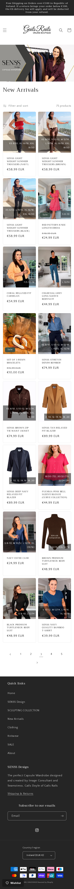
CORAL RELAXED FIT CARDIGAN (19, 295)
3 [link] (41, 654)
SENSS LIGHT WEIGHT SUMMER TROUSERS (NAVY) (18, 161)
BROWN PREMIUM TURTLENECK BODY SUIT (53, 561)
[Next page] (37, 662)
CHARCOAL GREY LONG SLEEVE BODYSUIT (52, 296)
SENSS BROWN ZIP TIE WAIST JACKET (18, 429)
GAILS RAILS (32, 882)
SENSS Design (16, 701)
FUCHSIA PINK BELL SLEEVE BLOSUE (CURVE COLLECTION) (54, 494)
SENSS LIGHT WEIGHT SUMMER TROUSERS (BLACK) (18, 228)
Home (11, 693)
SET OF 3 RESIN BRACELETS (16, 361)
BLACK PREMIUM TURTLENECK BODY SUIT (18, 627)
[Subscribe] (62, 815)
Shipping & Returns (20, 793)
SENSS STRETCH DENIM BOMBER (51, 361)
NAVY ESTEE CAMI (18, 558)
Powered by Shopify (45, 882)
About (11, 753)
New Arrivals (16, 719)
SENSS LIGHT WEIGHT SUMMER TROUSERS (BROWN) (54, 161)
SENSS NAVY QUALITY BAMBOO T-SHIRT (53, 627)
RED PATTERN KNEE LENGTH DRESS (54, 226)
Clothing (13, 727)
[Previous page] (10, 654)
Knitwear (13, 736)
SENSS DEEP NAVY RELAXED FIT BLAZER (18, 494)
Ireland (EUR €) (35, 855)
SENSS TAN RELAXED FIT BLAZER (54, 429)
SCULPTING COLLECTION (23, 710)
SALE (11, 744)
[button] (5, 30)
